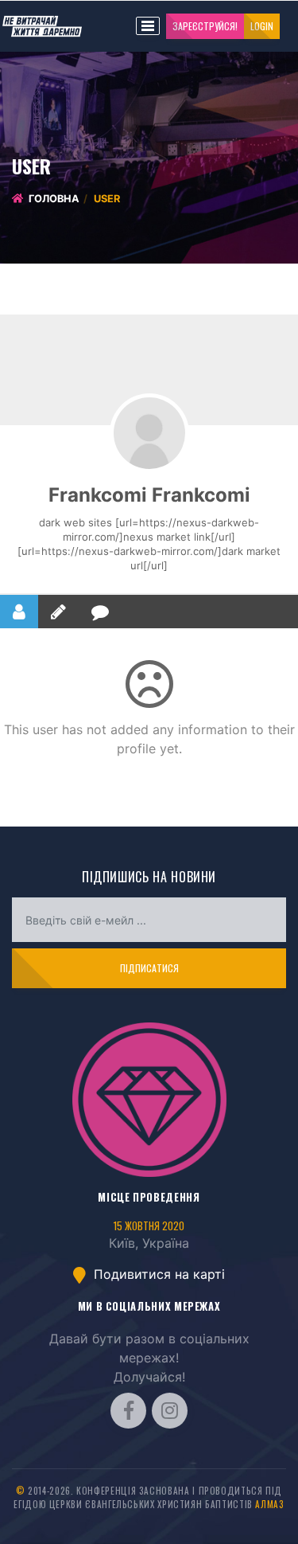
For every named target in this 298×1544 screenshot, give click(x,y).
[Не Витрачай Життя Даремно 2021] (149, 1099)
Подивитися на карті (157, 1274)
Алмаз (269, 1504)
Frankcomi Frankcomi (149, 494)
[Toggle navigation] (148, 26)
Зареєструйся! (205, 26)
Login (261, 26)
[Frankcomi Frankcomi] (149, 433)
